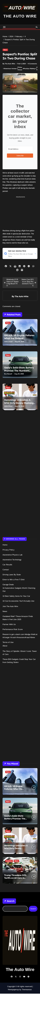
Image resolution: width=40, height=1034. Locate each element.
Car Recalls (7, 565)
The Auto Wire (20, 16)
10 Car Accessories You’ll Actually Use (18, 601)
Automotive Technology (12, 560)
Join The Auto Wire (10, 606)
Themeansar (27, 990)
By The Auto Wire (9, 64)
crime (14, 68)
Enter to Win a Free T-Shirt (14, 580)
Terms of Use (8, 642)
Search (10, 901)
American (7, 68)
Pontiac (26, 68)
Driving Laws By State (12, 575)
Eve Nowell (8, 374)
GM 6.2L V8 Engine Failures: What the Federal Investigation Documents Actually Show (19, 340)
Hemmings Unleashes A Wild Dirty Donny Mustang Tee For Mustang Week (18, 402)
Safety (33, 68)
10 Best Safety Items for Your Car (16, 596)
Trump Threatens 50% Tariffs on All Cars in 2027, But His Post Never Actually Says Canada (16, 879)
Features (9, 861)
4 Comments (32, 64)
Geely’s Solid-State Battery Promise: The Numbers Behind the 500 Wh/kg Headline (19, 372)
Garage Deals (8, 585)
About (5, 646)
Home (5, 545)
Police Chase (20, 68)
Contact (6, 570)
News (5, 50)
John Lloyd (8, 341)
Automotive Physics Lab (12, 555)
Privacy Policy (8, 550)
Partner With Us (9, 624)
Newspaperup (13, 990)
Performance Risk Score (13, 629)
